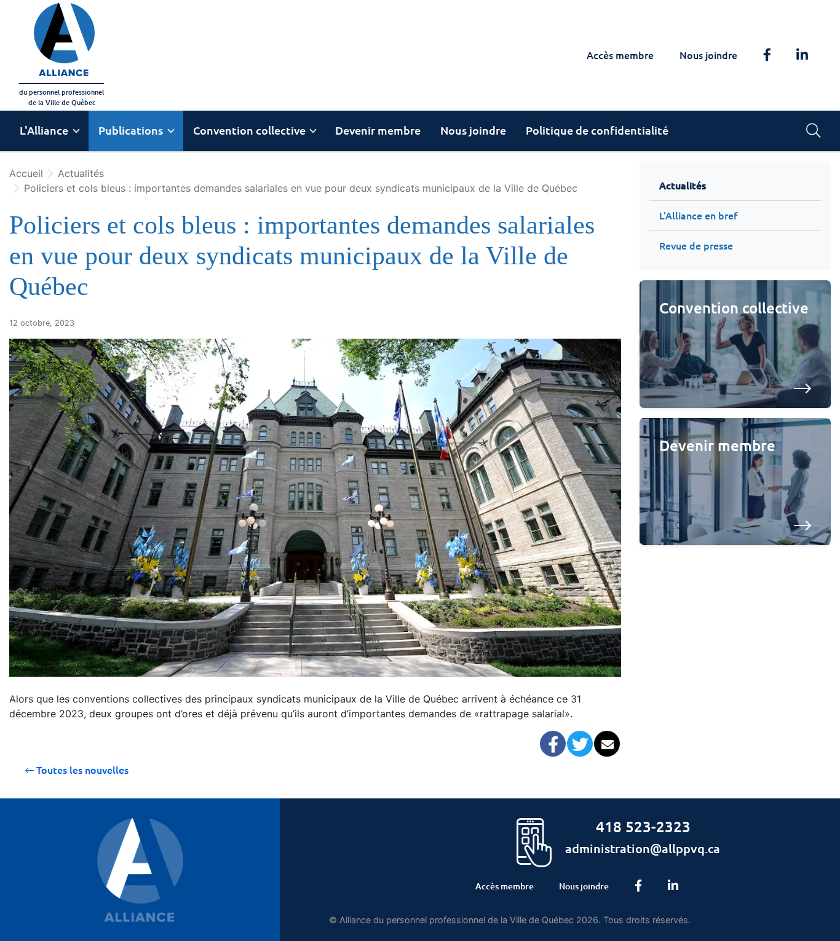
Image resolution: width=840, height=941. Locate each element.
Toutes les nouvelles (81, 770)
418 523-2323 (643, 826)
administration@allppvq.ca (642, 848)
